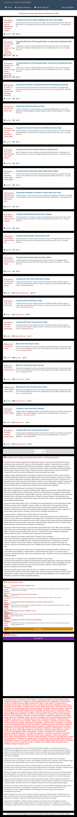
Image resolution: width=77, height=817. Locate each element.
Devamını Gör (38, 638)
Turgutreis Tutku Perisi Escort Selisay (30, 408)
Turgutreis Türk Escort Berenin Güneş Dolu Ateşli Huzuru (37, 149)
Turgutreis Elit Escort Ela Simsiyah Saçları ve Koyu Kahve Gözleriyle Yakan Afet (44, 42)
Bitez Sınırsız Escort (19, 401)
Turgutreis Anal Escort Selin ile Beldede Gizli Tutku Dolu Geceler (39, 20)
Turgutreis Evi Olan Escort (21, 293)
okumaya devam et (65, 154)
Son (43, 451)
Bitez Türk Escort (19, 379)
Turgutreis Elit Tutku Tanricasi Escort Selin (31, 322)
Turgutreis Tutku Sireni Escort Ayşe (29, 301)
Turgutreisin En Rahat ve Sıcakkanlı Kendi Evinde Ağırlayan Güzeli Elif (42, 85)
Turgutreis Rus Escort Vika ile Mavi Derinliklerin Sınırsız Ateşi (38, 128)
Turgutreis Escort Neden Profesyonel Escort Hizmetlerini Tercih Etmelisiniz (32, 602)
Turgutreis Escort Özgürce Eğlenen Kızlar (22, 585)
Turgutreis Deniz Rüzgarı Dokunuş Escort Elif (32, 236)
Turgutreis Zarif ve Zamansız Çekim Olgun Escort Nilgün (37, 171)
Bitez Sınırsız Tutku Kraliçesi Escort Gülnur (31, 387)
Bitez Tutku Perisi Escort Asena (27, 344)
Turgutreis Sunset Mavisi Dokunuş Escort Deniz (33, 257)
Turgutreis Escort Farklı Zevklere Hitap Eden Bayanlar (26, 619)
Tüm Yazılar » (38, 629)
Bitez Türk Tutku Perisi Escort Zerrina (30, 365)
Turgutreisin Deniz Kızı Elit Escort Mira (30, 106)
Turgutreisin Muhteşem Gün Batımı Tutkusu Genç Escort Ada (38, 193)
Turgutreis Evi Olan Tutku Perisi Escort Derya (33, 279)
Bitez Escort (17, 357)
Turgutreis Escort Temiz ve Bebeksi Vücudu (23, 610)
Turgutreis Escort (17, 2)
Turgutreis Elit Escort (20, 336)
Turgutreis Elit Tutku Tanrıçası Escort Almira (32, 430)
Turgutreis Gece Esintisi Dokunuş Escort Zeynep (34, 214)
